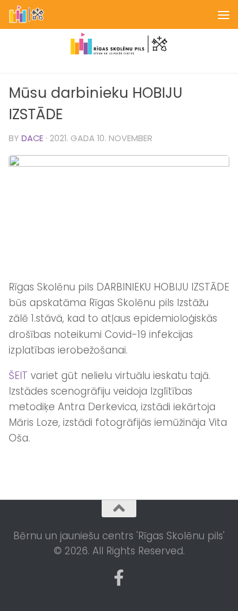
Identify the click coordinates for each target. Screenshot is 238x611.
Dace (32, 138)
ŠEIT (18, 375)
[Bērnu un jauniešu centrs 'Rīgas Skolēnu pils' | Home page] (33, 14)
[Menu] (223, 14)
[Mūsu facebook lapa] (119, 578)
